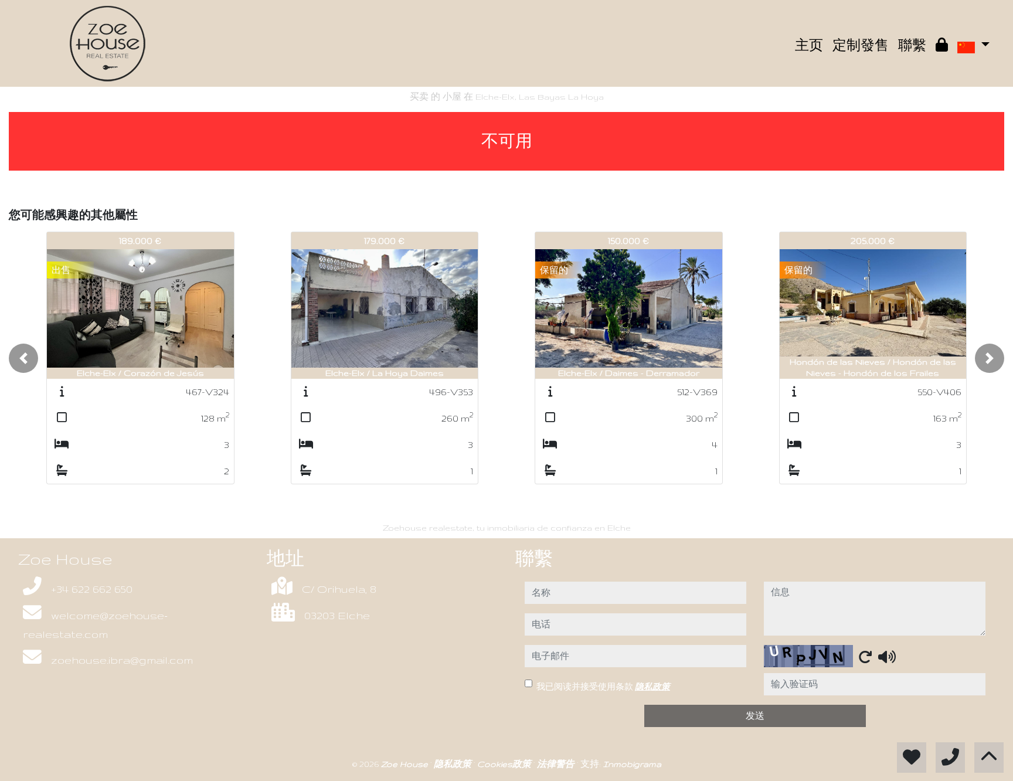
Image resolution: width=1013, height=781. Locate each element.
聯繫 (912, 45)
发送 (755, 716)
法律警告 (557, 764)
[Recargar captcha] (865, 656)
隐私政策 (652, 686)
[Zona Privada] (942, 45)
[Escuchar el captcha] (887, 656)
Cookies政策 (505, 764)
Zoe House (405, 764)
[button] (23, 358)
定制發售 (860, 45)
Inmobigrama (632, 764)
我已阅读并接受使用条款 (603, 686)
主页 (809, 45)
